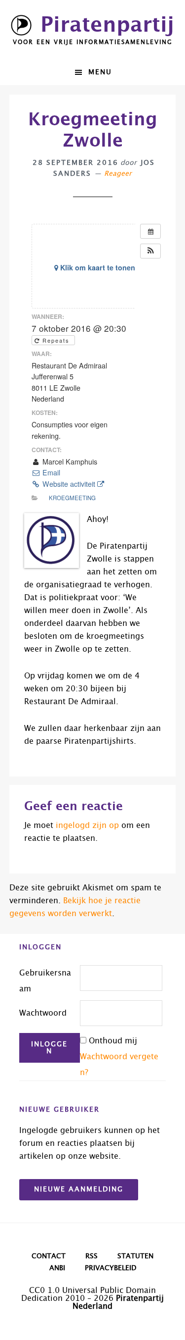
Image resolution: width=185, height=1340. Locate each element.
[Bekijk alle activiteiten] (150, 231)
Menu (100, 72)
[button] (150, 251)
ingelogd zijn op (87, 825)
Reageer (118, 173)
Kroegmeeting (72, 498)
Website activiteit (68, 484)
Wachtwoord (43, 1013)
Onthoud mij (113, 1041)
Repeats (56, 340)
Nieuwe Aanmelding (78, 1189)
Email (50, 472)
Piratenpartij (107, 25)
